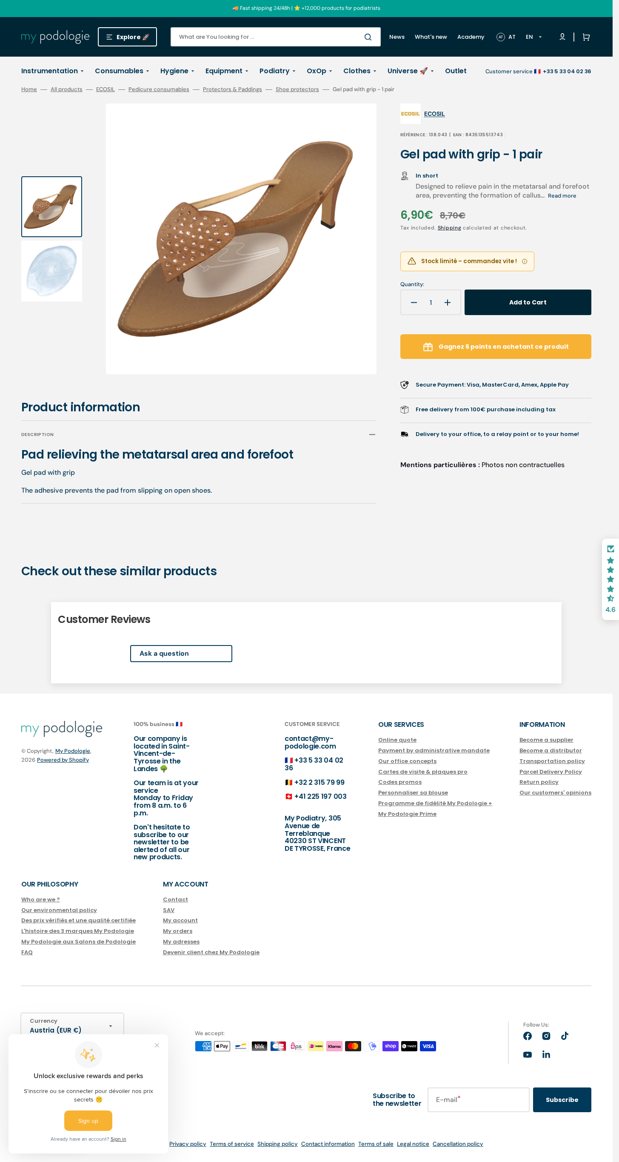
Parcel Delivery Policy (550, 772)
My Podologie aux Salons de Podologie (78, 942)
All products (67, 89)
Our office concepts (407, 761)
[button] (584, 37)
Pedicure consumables (158, 89)
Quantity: (412, 284)
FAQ (27, 952)
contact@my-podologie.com (310, 742)
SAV (168, 910)
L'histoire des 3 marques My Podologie (77, 931)
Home (29, 89)
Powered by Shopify (63, 759)
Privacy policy (187, 1144)
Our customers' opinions (555, 793)
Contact (175, 900)
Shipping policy (277, 1144)
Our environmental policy (59, 910)
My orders (177, 931)
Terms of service (232, 1144)
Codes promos (400, 782)
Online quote (397, 740)
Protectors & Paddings (232, 89)
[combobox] (276, 36)
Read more (562, 195)
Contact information (328, 1144)
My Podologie (72, 751)
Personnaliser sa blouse (413, 793)
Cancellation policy (458, 1144)
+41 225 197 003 (320, 796)
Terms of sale (376, 1144)
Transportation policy (552, 761)
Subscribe (562, 1100)
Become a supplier (546, 740)
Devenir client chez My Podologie (211, 952)
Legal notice (413, 1144)
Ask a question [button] (164, 653)
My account (180, 920)
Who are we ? (40, 900)
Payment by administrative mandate (434, 750)
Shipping (450, 227)
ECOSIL (105, 89)
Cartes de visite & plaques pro (423, 772)
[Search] (370, 37)
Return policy (539, 782)
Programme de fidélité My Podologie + (435, 803)
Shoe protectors (297, 89)
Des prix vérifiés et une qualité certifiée (78, 920)
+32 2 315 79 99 (319, 782)
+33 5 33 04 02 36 (314, 764)
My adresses (181, 942)
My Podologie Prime (407, 814)
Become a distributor (550, 750)
